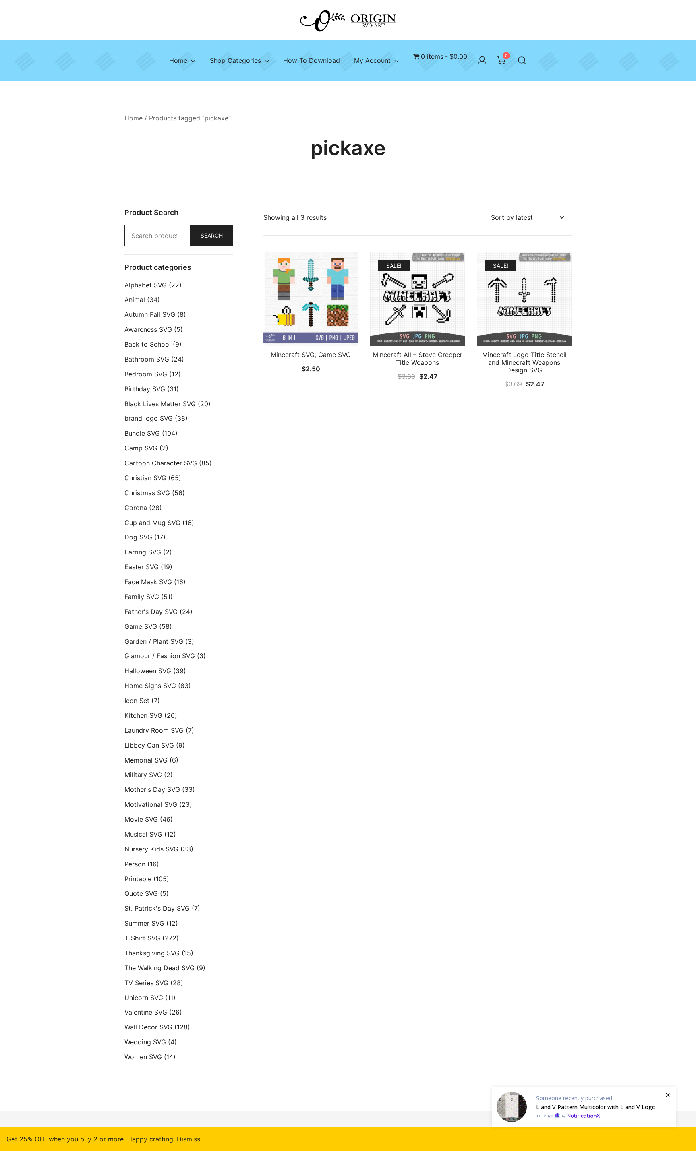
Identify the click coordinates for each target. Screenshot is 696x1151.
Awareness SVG (148, 329)
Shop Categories (235, 60)
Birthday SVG (144, 389)
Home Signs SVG (150, 686)
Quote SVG (141, 893)
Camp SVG (140, 448)
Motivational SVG (150, 804)
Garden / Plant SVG (153, 641)
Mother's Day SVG (152, 789)
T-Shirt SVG (142, 938)
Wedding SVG (145, 1042)
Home (178, 60)
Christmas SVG (147, 493)
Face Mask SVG (148, 582)
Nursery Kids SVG (151, 849)
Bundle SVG (142, 433)
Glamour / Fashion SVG (159, 656)
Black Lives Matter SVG (160, 404)
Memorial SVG (146, 760)
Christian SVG (145, 478)
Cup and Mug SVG (152, 523)
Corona (135, 508)
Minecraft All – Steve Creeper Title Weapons (417, 358)
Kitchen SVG (143, 715)
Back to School (147, 344)
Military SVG (143, 775)
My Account (372, 60)
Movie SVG (141, 819)
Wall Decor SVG (148, 1027)
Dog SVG (138, 537)
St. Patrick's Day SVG (157, 908)
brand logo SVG (148, 418)
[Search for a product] (522, 60)
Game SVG (140, 626)
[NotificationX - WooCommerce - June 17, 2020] (584, 1107)
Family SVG (141, 597)
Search (212, 235)
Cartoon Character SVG (160, 463)
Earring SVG (142, 552)
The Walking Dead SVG (159, 968)
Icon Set (136, 700)
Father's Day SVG (151, 612)
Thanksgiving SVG (152, 953)
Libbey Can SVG (149, 745)
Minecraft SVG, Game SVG (311, 355)
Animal (134, 299)
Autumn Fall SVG (149, 314)
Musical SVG (143, 834)
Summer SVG (144, 923)
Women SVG (143, 1057)
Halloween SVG (147, 671)
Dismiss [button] (188, 1139)
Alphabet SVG (145, 285)
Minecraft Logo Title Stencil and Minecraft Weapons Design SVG (524, 362)
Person (134, 864)
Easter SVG (141, 567)
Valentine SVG (145, 1012)
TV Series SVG (146, 983)
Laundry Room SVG (154, 730)
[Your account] (482, 60)
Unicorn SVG (143, 998)
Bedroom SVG (145, 374)
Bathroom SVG (146, 359)
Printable (137, 879)
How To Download (311, 60)
